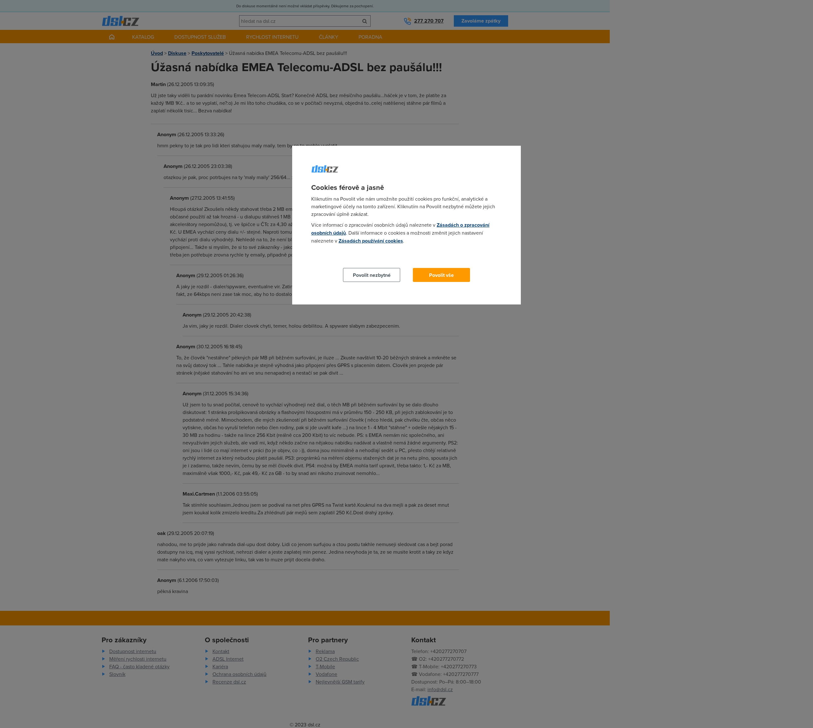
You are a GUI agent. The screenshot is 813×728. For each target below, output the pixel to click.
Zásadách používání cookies (371, 240)
